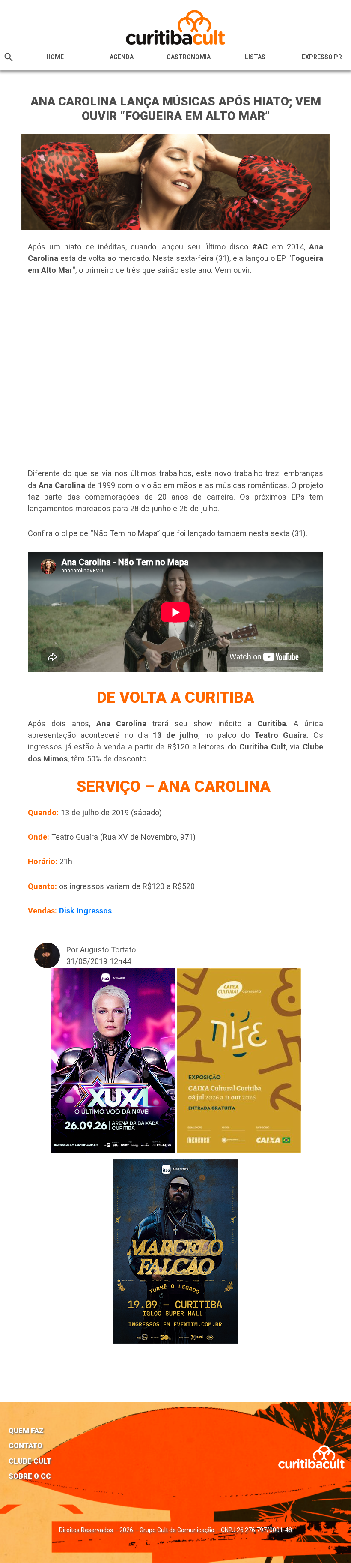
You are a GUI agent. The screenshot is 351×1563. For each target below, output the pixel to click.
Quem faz (26, 1430)
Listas (255, 57)
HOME (55, 57)
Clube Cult (30, 1461)
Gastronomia (189, 57)
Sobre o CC (30, 1476)
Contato (25, 1445)
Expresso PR (322, 57)
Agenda (122, 57)
